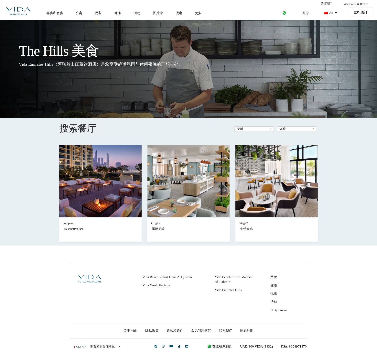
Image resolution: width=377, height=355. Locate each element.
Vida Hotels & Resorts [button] (355, 4)
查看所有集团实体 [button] (103, 346)
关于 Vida (130, 331)
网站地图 (246, 331)
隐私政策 (152, 331)
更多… (200, 13)
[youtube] (171, 346)
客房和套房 (54, 13)
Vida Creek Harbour (156, 285)
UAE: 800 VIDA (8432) (256, 346)
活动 (137, 13)
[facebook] (156, 346)
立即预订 (360, 12)
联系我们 (225, 331)
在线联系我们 (221, 346)
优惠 (179, 13)
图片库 (158, 13)
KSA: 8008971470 (294, 346)
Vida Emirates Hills (228, 290)
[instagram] (163, 346)
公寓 (79, 13)
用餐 (98, 13)
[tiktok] (179, 346)
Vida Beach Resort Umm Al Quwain (167, 277)
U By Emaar (278, 310)
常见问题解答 (201, 331)
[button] (254, 129)
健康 (117, 13)
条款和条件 (175, 331)
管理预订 (326, 3)
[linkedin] (186, 346)
